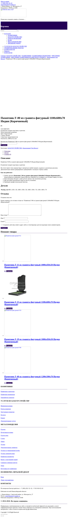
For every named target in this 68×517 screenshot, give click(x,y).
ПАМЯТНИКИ (12, 35)
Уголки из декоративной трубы (10, 450)
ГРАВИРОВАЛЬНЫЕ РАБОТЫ (14, 48)
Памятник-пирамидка (7, 456)
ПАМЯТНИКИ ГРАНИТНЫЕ (41, 55)
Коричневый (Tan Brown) (30, 148)
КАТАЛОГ (7, 33)
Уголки (3, 444)
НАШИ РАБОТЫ (9, 49)
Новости (6, 51)
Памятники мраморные (8, 394)
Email (3, 221)
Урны (2, 465)
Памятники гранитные (8, 391)
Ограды (3, 429)
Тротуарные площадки (7, 412)
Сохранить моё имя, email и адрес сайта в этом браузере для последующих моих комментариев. (31, 225)
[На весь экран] (5, 514)
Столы (3, 438)
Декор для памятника (7, 480)
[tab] (35, 151)
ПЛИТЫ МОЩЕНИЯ (14, 38)
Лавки (3, 441)
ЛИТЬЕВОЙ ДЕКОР (14, 43)
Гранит (3, 418)
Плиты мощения (6, 409)
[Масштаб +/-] (6, 514)
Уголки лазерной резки (8, 453)
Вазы (2, 477)
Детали (6, 153)
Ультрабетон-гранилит (7, 397)
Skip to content (5, 1)
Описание (7, 151)
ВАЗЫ (10, 40)
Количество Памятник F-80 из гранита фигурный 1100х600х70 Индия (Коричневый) (26, 141)
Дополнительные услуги (8, 421)
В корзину (4, 145)
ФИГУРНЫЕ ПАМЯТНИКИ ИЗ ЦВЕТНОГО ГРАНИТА (28, 57)
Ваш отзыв (4, 215)
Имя (2, 218)
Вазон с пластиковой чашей (9, 459)
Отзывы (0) (7, 154)
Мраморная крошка (6, 406)
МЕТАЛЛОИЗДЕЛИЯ (14, 41)
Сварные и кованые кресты (9, 462)
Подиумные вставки (7, 432)
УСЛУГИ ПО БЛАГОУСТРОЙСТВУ (15, 46)
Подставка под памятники (9, 468)
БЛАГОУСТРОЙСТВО (15, 37)
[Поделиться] (3, 514)
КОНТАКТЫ (8, 52)
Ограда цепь (4, 435)
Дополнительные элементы (9, 447)
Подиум (3, 415)
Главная (3, 55)
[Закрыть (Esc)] (1, 514)
